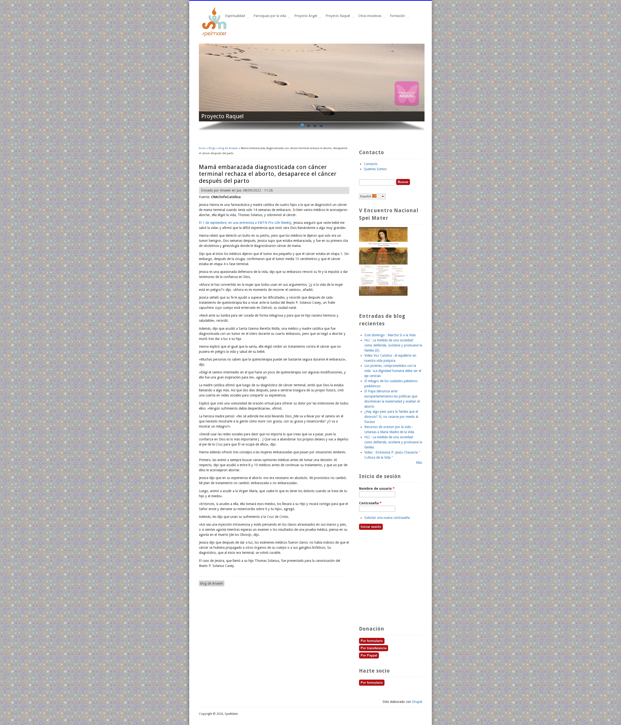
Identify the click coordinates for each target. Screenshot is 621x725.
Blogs (212, 148)
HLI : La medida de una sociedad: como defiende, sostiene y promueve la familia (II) (393, 345)
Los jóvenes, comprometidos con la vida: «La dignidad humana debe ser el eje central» (392, 371)
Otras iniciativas (368, 17)
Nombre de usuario (377, 488)
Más (419, 462)
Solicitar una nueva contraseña (387, 518)
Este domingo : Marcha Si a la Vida (390, 335)
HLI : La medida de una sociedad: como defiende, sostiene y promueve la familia (393, 442)
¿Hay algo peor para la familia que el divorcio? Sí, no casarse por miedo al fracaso (391, 417)
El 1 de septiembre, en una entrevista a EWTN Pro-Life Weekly (245, 223)
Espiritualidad (234, 17)
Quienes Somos (375, 169)
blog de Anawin (228, 148)
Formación (396, 17)
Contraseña (370, 503)
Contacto (370, 164)
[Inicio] (214, 36)
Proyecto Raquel (337, 17)
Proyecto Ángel (304, 17)
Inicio (202, 148)
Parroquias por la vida (269, 17)
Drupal (417, 702)
